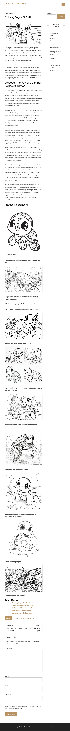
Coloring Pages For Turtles (21, 603)
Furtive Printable (16, 3)
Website (8, 694)
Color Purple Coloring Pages (22, 613)
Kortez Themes (51, 727)
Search (49, 13)
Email (7, 685)
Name (7, 676)
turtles (32, 618)
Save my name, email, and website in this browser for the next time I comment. (23, 707)
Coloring (8, 618)
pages (27, 618)
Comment (9, 648)
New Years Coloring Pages (21, 610)
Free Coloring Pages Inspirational (24, 605)
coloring (21, 618)
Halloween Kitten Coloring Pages (24, 608)
